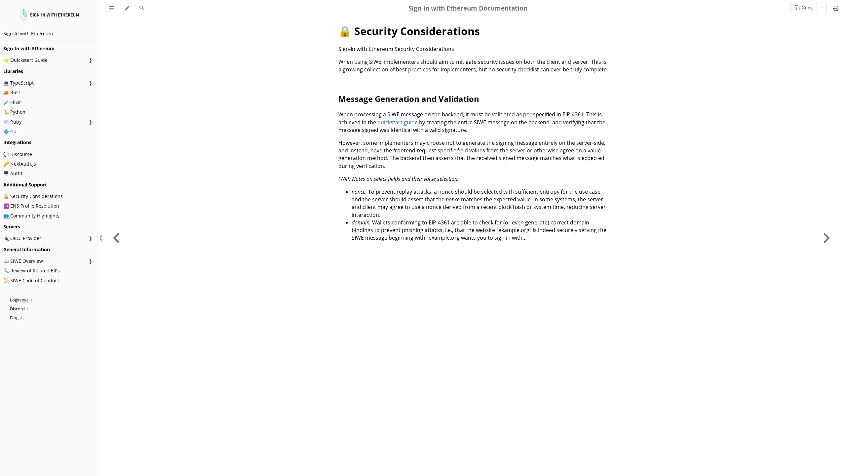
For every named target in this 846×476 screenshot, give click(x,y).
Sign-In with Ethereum (28, 33)
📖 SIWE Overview (23, 261)
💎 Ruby (12, 122)
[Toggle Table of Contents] (111, 8)
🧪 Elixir (12, 102)
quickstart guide (397, 122)
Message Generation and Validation (408, 98)
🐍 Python (14, 112)
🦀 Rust (11, 92)
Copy (807, 7)
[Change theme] (126, 8)
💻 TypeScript (18, 83)
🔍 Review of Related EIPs (31, 270)
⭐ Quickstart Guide (25, 60)
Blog (14, 318)
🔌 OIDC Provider (22, 238)
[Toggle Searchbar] (141, 8)
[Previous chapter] (117, 238)
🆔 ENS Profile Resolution (31, 206)
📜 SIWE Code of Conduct (31, 280)
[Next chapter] (826, 238)
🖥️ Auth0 (13, 173)
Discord (17, 309)
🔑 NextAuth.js (19, 164)
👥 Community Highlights (31, 216)
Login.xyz (19, 300)
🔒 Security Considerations (33, 196)
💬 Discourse (17, 154)
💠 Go (9, 131)
